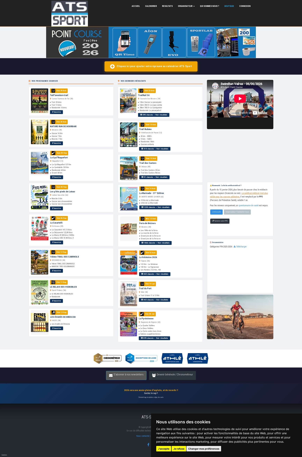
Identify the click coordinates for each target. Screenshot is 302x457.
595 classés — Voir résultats (154, 115)
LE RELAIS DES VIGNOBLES (63, 287)
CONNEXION (245, 6)
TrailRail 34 (143, 95)
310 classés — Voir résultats (155, 149)
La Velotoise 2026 (148, 257)
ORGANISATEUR (185, 6)
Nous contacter (142, 436)
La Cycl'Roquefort (59, 157)
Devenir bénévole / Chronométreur (175, 374)
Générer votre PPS (221, 221)
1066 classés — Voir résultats (156, 243)
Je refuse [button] (178, 448)
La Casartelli (56, 222)
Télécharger (241, 246)
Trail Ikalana (145, 129)
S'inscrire (56, 112)
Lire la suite (216, 212)
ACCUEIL (136, 6)
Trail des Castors (147, 163)
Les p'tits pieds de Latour (62, 191)
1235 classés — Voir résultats (156, 207)
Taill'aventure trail (59, 95)
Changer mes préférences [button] (203, 448)
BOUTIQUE (229, 6)
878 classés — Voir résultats (155, 338)
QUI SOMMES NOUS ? (209, 6)
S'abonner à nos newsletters (128, 374)
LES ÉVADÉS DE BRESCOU (63, 317)
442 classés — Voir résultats (155, 274)
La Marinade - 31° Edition (151, 193)
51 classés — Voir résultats (155, 177)
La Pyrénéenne (146, 318)
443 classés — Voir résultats (155, 300)
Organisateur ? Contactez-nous (237, 212)
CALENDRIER (151, 6)
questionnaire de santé (248, 205)
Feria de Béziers (147, 223)
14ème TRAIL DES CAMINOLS (64, 256)
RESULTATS (167, 6)
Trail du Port (145, 288)
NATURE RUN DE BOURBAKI (63, 126)
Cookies (4, 455)
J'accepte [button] (163, 448)
